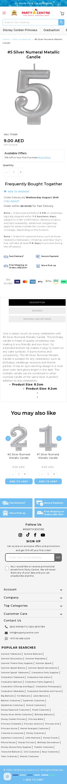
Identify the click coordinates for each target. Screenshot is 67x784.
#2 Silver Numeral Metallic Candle (19, 456)
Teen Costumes (9, 756)
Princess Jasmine (33, 724)
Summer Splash (44, 663)
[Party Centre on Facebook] (35, 535)
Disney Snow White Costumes (16, 714)
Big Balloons (7, 696)
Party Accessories (22, 39)
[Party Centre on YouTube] (43, 535)
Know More (44, 157)
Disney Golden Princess (20, 30)
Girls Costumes (31, 752)
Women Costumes (29, 756)
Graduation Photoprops (48, 686)
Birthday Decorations (48, 742)
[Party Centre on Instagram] (20, 535)
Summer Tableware (11, 654)
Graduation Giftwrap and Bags (17, 686)
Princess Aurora (9, 728)
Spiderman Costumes (12, 705)
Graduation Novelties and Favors (44, 691)
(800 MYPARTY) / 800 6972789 (27, 626)
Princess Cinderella (11, 724)
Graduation (51, 30)
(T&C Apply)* (11, 200)
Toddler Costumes (43, 747)
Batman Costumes (10, 700)
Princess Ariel (52, 724)
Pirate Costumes (40, 710)
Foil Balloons (23, 696)
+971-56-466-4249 (20, 638)
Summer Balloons (33, 654)
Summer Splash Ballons (13, 668)
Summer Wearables (36, 658)
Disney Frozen (50, 738)
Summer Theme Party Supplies (17, 663)
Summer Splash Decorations (42, 668)
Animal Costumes (35, 705)
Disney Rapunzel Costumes (15, 710)
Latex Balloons (40, 696)
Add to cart (19, 481)
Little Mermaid (32, 738)
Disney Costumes (35, 733)
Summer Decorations (12, 658)
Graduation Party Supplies (45, 672)
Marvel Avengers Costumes (34, 728)
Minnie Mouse (8, 742)
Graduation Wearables (12, 691)
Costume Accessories (12, 733)
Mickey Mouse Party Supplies (16, 747)
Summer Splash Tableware (15, 672)
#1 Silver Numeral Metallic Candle (48, 456)
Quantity (8, 165)
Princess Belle (36, 719)
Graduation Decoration (39, 677)
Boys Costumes (50, 752)
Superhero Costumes (12, 738)
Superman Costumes (33, 700)
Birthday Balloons (44, 714)
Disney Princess (26, 742)
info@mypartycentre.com (24, 632)
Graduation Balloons (11, 682)
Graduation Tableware (12, 677)
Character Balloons (11, 752)
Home (6, 39)
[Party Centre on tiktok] (28, 535)
